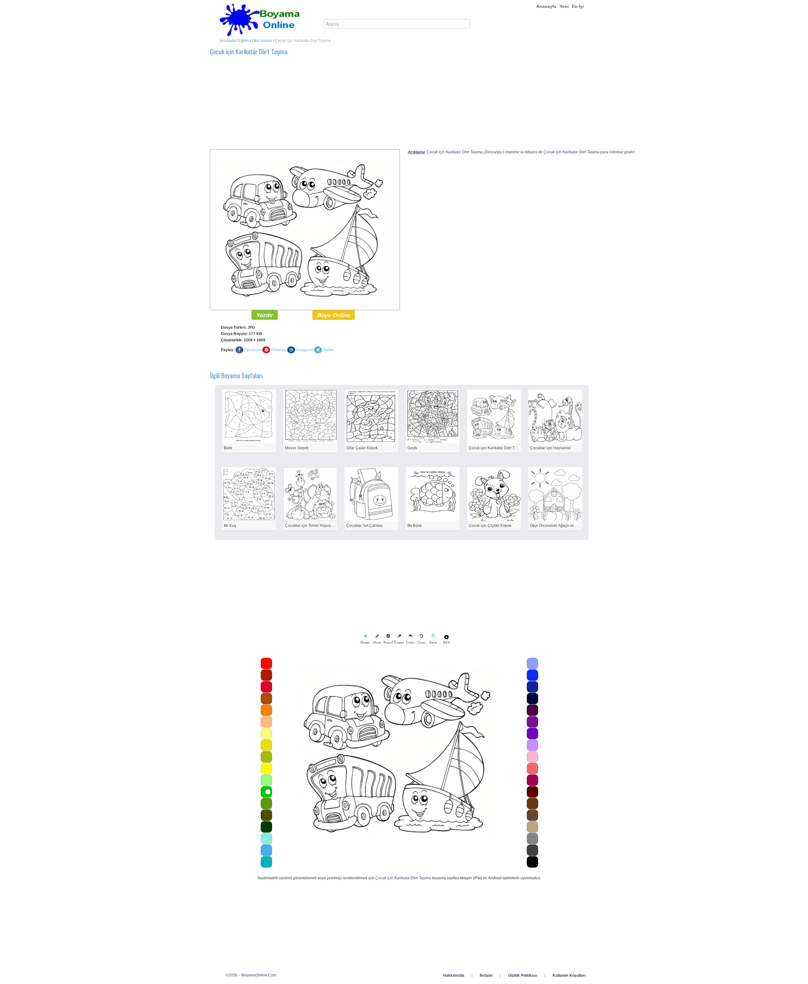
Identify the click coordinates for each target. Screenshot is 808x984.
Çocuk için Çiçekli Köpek (490, 525)
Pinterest (278, 350)
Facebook (252, 350)
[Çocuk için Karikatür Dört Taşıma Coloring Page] (305, 229)
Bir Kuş (230, 525)
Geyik (412, 448)
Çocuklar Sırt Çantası (364, 525)
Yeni (564, 6)
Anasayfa (546, 6)
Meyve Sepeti (296, 448)
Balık (228, 448)
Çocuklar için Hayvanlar (550, 448)
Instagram (304, 350)
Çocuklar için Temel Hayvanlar (311, 525)
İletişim (486, 975)
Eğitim (243, 40)
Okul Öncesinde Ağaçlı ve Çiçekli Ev (561, 525)
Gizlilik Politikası (522, 975)
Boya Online (333, 315)
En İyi (578, 6)
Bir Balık (414, 525)
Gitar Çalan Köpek (362, 448)
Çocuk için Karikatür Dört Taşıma (497, 448)
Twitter (328, 350)
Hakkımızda (453, 975)
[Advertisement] (399, 105)
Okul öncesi (262, 40)
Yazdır (264, 315)
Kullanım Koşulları (569, 975)
